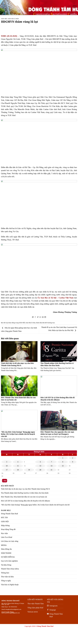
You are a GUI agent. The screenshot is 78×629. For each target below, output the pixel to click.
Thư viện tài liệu (7, 576)
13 (40, 466)
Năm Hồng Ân (6, 549)
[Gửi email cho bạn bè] (40, 317)
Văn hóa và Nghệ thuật (10, 584)
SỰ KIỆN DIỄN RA (8, 557)
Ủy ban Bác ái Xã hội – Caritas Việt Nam (55, 298)
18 (18, 470)
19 (29, 470)
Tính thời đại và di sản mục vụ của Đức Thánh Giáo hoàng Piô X (17, 364)
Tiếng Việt (74, 6)
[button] (3, 7)
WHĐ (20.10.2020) (9, 36)
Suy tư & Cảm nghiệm (9, 561)
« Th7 (4, 481)
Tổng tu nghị (6, 580)
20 (40, 470)
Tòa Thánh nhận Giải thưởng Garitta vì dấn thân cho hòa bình (57, 364)
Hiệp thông (5, 525)
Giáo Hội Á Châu (13, 18)
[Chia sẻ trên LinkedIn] (45, 317)
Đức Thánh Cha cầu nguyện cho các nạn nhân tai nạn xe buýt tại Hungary (57, 433)
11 (18, 466)
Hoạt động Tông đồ (8, 529)
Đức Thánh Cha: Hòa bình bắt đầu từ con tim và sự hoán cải (18, 398)
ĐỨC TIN (4, 517)
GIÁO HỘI (4, 18)
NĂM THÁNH (6, 553)
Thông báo (5, 573)
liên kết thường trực (48, 323)
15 (63, 466)
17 (7, 470)
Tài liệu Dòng (6, 565)
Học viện (4, 533)
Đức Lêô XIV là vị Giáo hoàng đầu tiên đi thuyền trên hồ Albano (58, 398)
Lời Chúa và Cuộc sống (9, 541)
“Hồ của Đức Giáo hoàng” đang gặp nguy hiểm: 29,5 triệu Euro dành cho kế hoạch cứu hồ (18, 434)
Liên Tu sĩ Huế (6, 537)
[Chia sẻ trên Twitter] (38, 317)
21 (51, 470)
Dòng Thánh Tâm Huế (9, 513)
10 (7, 466)
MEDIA (3, 545)
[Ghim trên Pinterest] (43, 317)
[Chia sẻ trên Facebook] (35, 317)
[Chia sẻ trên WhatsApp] (33, 317)
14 (51, 466)
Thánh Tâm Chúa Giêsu (10, 569)
